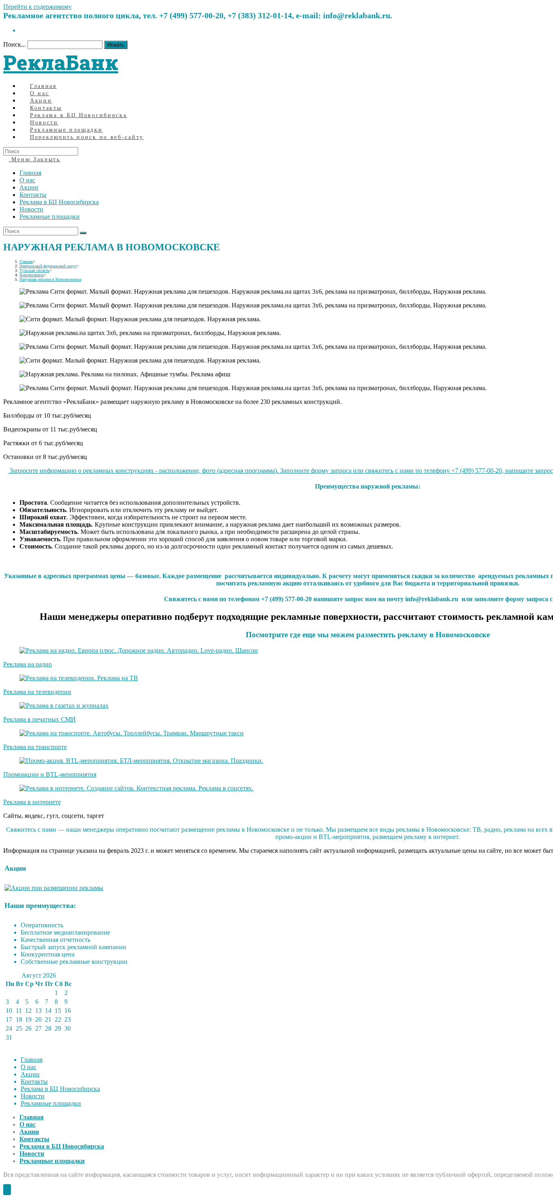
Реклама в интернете (32, 801)
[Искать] (83, 233)
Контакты (33, 194)
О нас (27, 180)
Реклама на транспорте (35, 746)
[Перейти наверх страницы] (7, 1189)
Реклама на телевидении (37, 691)
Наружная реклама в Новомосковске (50, 279)
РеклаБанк (60, 62)
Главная (30, 172)
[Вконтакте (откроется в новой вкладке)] (21, 30)
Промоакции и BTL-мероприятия (49, 774)
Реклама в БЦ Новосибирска (59, 202)
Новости (31, 209)
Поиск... (14, 44)
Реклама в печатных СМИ (39, 719)
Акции (28, 187)
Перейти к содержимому (37, 6)
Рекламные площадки (49, 216)
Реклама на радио (27, 664)
